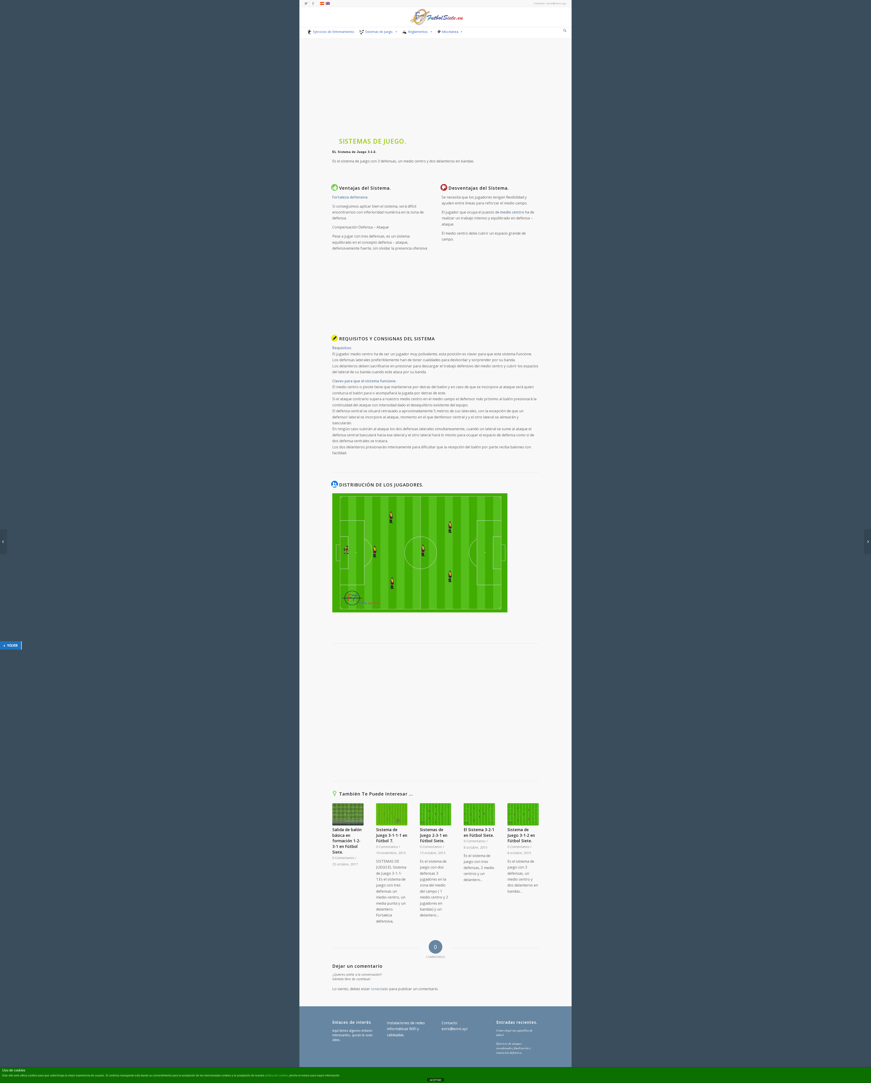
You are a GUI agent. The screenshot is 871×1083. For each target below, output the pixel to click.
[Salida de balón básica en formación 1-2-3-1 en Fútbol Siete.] (348, 814)
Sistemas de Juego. (379, 31)
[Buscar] (564, 30)
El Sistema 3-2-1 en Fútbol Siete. (479, 832)
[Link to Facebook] (313, 3)
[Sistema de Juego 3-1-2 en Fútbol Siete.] (523, 814)
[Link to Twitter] (306, 3)
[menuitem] (564, 30)
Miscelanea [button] (450, 31)
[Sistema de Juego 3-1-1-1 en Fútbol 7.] (391, 814)
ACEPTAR (435, 1080)
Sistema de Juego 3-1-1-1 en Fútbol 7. (391, 835)
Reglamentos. (418, 31)
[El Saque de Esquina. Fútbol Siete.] (3, 541)
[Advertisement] (435, 97)
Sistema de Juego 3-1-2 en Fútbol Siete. (521, 835)
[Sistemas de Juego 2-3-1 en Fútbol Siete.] (435, 814)
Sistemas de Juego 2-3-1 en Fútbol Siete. (433, 835)
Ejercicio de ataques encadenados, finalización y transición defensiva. (513, 1048)
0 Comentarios (343, 858)
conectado (379, 988)
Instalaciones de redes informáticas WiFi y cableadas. (406, 1028)
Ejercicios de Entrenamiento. (334, 31)
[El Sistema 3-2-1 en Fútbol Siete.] (479, 814)
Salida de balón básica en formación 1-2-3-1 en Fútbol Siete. (347, 841)
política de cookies (276, 1075)
